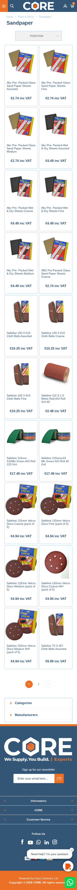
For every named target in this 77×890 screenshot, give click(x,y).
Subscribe (59, 778)
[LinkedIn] (46, 841)
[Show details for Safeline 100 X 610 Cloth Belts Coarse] (55, 311)
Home (9, 16)
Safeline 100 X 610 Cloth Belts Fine (18, 397)
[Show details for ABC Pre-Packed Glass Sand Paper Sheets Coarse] (55, 249)
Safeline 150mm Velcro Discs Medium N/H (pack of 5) (21, 649)
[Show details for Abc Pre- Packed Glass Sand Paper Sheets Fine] (55, 61)
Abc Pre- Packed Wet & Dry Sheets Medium (20, 272)
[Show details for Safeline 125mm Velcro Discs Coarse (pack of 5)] (21, 499)
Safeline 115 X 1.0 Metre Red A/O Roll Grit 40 (53, 398)
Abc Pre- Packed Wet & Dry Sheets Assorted (55, 147)
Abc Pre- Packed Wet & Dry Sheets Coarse (20, 209)
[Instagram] (55, 841)
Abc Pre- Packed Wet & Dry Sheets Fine (54, 209)
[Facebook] (22, 841)
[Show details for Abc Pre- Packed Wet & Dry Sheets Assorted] (55, 124)
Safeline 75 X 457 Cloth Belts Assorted (53, 647)
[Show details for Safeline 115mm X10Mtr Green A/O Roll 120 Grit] (21, 436)
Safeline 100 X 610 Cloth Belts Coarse (53, 334)
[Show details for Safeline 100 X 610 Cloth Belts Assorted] (21, 311)
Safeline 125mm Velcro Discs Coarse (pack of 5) (21, 524)
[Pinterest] (38, 841)
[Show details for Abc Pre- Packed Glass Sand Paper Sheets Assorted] (21, 61)
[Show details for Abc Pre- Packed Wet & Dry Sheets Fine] (55, 186)
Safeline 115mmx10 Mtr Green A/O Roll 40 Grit (55, 461)
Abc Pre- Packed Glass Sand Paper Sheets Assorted (21, 86)
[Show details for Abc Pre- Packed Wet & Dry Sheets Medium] (21, 249)
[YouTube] (30, 841)
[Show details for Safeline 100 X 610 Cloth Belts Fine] (21, 374)
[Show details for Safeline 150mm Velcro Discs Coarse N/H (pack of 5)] (55, 562)
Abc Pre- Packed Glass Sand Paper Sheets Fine (55, 86)
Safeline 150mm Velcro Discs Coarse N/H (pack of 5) (55, 586)
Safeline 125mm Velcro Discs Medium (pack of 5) (21, 586)
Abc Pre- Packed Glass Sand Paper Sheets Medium (21, 148)
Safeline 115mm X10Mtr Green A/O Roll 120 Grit (21, 461)
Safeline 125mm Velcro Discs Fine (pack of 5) (55, 522)
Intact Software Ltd (46, 878)
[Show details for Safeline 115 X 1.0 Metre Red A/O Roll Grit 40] (55, 374)
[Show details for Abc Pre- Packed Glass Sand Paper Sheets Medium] (21, 124)
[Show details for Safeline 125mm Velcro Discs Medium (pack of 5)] (21, 562)
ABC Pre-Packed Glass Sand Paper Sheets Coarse (55, 273)
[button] (68, 866)
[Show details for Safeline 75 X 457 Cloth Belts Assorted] (55, 624)
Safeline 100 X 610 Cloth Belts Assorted (19, 334)
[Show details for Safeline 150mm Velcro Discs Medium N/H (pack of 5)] (21, 624)
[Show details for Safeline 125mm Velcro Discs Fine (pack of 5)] (55, 499)
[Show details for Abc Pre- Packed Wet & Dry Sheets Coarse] (21, 186)
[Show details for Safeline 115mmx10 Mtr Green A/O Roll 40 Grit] (55, 436)
